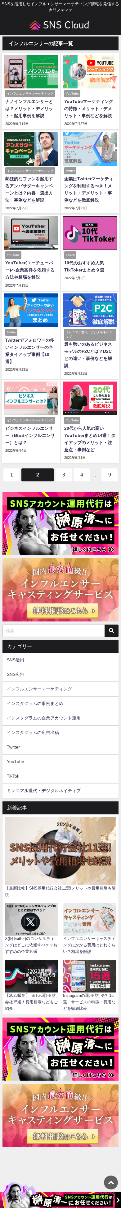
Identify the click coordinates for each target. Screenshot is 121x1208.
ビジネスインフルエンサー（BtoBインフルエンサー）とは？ (30, 435)
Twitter (13, 747)
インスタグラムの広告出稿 (33, 732)
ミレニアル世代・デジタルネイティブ (44, 790)
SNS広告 (15, 674)
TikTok (13, 776)
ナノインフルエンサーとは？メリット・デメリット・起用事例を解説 (29, 108)
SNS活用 (15, 660)
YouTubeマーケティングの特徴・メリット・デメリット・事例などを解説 (88, 108)
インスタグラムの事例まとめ (35, 703)
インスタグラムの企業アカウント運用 (44, 718)
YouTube (15, 761)
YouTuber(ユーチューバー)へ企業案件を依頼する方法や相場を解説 (30, 270)
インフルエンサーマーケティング (39, 689)
